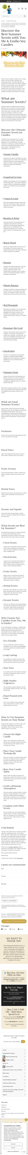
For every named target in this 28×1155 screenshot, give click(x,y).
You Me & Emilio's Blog (11, 21)
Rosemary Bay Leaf (13, 328)
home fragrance (6, 23)
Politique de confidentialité (11, 1139)
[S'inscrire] (23, 1041)
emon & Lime (11, 198)
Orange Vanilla (11, 154)
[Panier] (22, 8)
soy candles (5, 26)
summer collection (13, 847)
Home (2, 1116)
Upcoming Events (5, 1109)
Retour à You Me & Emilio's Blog (15, 921)
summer (12, 26)
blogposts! (20, 858)
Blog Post (3, 1111)
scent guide (15, 23)
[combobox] (14, 16)
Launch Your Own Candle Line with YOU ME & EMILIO (12, 1114)
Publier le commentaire (9, 900)
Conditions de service (15, 906)
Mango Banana (11, 285)
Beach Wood (10, 243)
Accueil (3, 21)
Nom (2, 868)
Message (3, 884)
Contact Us (4, 1105)
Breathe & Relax (11, 218)
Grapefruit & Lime (13, 177)
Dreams (7, 262)
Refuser (13, 1147)
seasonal (22, 23)
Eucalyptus (9, 351)
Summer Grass (11, 372)
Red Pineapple (11, 305)
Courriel (3, 876)
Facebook (3, 1107)
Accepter (13, 1144)
